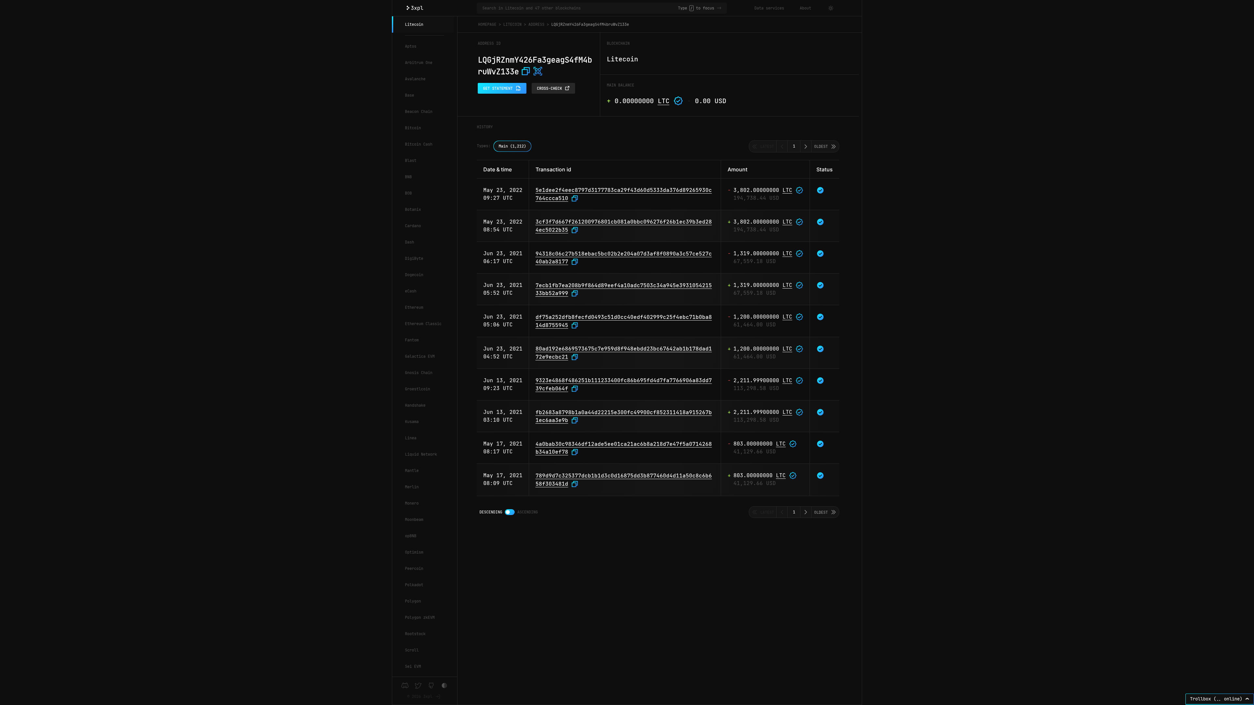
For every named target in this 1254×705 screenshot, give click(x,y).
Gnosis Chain (418, 372)
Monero (412, 503)
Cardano (413, 225)
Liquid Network (421, 454)
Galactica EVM (420, 356)
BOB (408, 193)
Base (409, 95)
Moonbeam (414, 519)
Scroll (412, 650)
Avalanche (415, 79)
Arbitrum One (418, 62)
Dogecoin (414, 274)
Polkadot (414, 585)
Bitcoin (413, 128)
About (805, 8)
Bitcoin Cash (418, 144)
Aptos (410, 46)
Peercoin (414, 568)
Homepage (487, 24)
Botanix (413, 209)
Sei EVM (413, 666)
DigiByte (414, 258)
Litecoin (414, 24)
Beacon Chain (418, 111)
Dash (409, 242)
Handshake (415, 405)
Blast (410, 160)
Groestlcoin (417, 389)
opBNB (410, 536)
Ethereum (414, 307)
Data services (769, 8)
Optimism (414, 552)
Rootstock (415, 633)
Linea (410, 438)
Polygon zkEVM (420, 617)
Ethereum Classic (423, 323)
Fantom (412, 340)
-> (719, 8)
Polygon (413, 601)
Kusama (412, 421)
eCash (410, 291)
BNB (408, 177)
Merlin (412, 487)
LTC (663, 101)
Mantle (412, 470)
